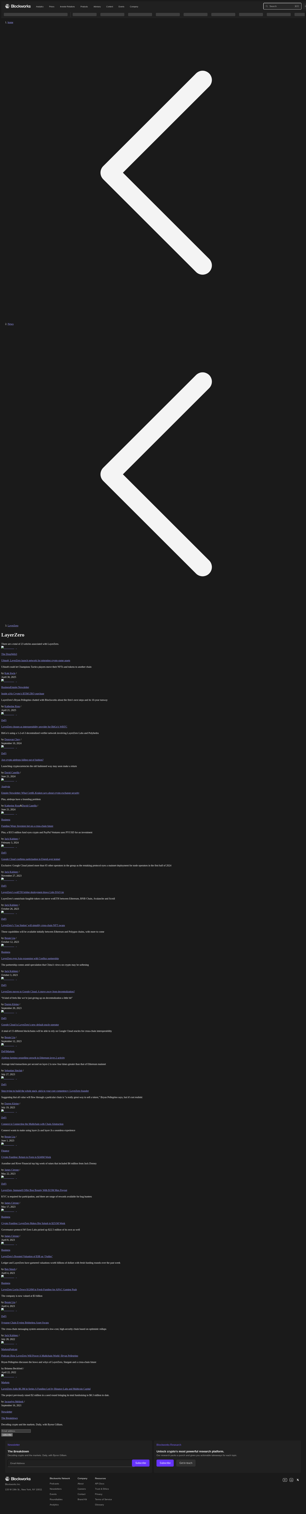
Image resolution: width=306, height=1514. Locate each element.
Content (109, 7)
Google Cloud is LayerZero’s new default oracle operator (30, 1024)
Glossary (99, 1504)
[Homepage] (18, 6)
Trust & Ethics (102, 1489)
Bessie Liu (9, 938)
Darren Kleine (11, 1004)
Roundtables (56, 1499)
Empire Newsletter (19, 687)
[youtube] (285, 1480)
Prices (51, 7)
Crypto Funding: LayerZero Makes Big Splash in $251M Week (33, 1223)
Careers (82, 1489)
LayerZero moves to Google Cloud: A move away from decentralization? (38, 991)
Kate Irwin (9, 673)
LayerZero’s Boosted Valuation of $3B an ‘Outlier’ (27, 1256)
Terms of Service (103, 1499)
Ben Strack (10, 1269)
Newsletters (56, 1489)
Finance (5, 1150)
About (81, 1483)
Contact (81, 1494)
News (11, 324)
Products (84, 7)
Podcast (13, 1349)
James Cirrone (11, 1169)
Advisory (97, 7)
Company (134, 7)
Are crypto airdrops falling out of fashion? (22, 759)
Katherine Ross (12, 706)
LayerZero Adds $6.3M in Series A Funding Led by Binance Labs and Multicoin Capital (46, 1388)
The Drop (6, 654)
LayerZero (13, 625)
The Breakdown (9, 1418)
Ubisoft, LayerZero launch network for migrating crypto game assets (35, 660)
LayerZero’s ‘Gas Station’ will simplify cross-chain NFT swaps (33, 925)
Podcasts (54, 1483)
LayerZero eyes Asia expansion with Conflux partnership (30, 958)
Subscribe (140, 1463)
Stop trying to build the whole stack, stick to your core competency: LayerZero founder (45, 1091)
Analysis (5, 786)
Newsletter (6, 1411)
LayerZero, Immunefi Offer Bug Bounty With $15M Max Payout (34, 1190)
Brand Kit (82, 1499)
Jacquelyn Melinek (13, 1401)
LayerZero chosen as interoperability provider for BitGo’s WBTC (34, 726)
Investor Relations (67, 7)
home (10, 22)
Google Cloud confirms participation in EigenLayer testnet (30, 859)
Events (121, 7)
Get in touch (185, 1463)
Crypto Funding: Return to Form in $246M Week (26, 1157)
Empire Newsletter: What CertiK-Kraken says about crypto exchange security (40, 793)
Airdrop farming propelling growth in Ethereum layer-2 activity (33, 1057)
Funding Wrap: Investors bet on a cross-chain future (27, 826)
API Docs (99, 1483)
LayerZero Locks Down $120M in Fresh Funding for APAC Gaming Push (39, 1289)
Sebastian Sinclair (13, 1070)
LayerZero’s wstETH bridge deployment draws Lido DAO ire (32, 892)
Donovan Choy (12, 739)
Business (5, 687)
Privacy (98, 1494)
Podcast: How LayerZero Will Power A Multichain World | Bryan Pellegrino (39, 1355)
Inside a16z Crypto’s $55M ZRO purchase (22, 693)
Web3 (14, 654)
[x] (298, 1480)
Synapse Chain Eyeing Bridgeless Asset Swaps (25, 1322)
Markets (10, 1051)
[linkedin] (291, 1480)
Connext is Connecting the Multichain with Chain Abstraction (32, 1124)
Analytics (39, 7)
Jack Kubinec (11, 838)
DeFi (3, 720)
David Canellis (11, 772)
